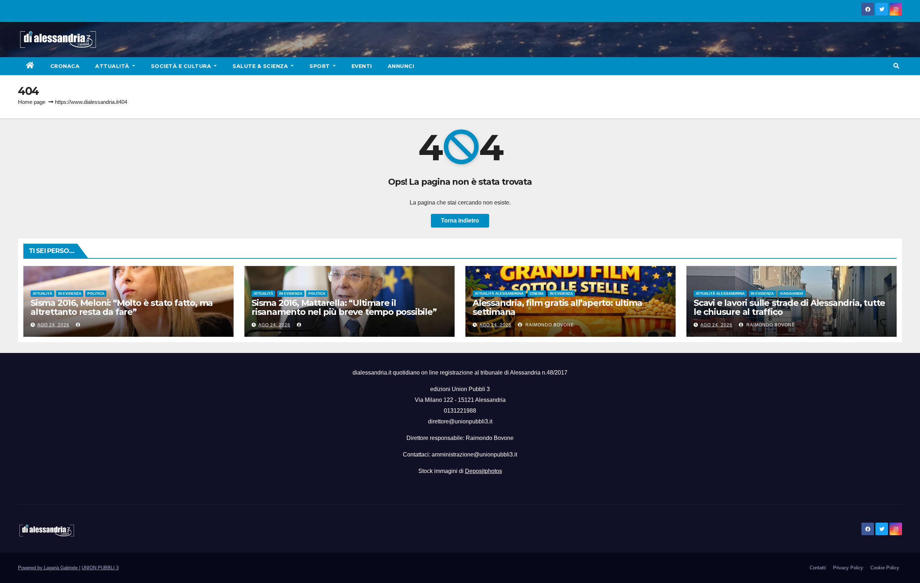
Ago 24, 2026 (53, 324)
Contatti (818, 567)
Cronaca (65, 66)
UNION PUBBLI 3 (100, 567)
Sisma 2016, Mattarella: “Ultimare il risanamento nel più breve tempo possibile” (344, 307)
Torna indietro (460, 220)
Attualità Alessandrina (499, 293)
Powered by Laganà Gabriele (48, 567)
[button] (896, 66)
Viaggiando (791, 293)
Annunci (401, 66)
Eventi (361, 66)
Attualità (113, 66)
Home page (31, 102)
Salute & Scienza (261, 66)
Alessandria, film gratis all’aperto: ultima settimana (557, 307)
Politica (95, 293)
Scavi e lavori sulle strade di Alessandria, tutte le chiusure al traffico (789, 307)
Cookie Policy (884, 567)
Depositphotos (483, 471)
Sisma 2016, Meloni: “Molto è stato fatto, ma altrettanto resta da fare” (122, 307)
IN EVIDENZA (69, 293)
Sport (320, 66)
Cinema (537, 293)
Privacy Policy (848, 567)
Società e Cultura (182, 66)
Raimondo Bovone (549, 324)
